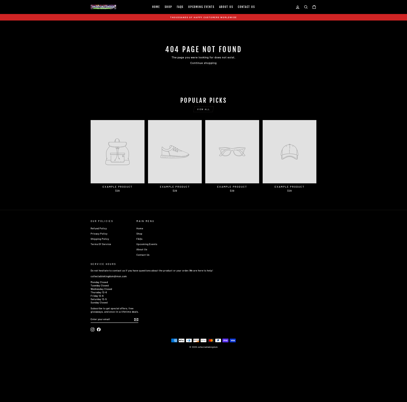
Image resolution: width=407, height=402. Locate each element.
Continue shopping (203, 63)
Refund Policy (99, 228)
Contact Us (246, 7)
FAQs (180, 7)
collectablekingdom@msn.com (109, 276)
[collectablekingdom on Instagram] (92, 329)
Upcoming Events (201, 7)
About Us (226, 7)
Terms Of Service (101, 244)
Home (156, 7)
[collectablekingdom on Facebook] (99, 329)
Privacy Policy (99, 233)
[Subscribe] (136, 319)
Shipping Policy (100, 238)
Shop (168, 7)
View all (203, 109)
